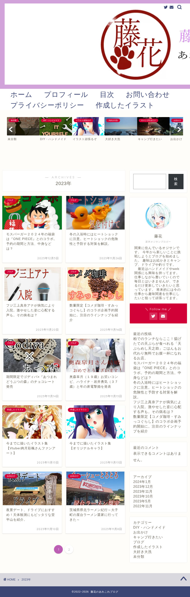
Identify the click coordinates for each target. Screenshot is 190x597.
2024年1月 (142, 482)
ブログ (138, 542)
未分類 (138, 557)
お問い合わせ (148, 94)
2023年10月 (143, 496)
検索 (176, 181)
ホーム (21, 94)
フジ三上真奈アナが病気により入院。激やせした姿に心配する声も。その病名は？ (157, 407)
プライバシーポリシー (47, 105)
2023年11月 (143, 491)
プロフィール (66, 94)
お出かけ (140, 532)
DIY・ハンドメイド (149, 527)
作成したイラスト (125, 105)
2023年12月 (143, 486)
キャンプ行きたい (148, 537)
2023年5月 (142, 501)
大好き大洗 (142, 552)
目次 (107, 94)
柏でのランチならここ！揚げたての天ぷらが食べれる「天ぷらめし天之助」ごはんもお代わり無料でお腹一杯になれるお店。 (157, 348)
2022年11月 (143, 506)
